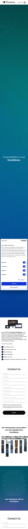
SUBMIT (14, 412)
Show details (21, 279)
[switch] (25, 266)
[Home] (9, 2)
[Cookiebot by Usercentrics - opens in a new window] (21, 241)
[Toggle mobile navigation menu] (24, 2)
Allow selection (14, 287)
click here (9, 407)
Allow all (14, 283)
